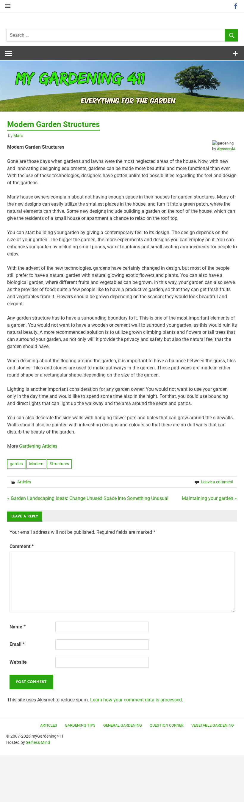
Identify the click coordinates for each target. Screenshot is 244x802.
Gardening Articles (38, 446)
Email (17, 644)
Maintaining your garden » (209, 498)
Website (18, 662)
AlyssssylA (226, 149)
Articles (24, 481)
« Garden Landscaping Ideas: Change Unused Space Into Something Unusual (87, 498)
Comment (22, 546)
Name (18, 627)
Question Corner (167, 725)
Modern (36, 463)
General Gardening (122, 725)
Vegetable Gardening (212, 725)
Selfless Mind (38, 742)
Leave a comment (217, 481)
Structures (59, 463)
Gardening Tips (80, 725)
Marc (18, 135)
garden (16, 463)
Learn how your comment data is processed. (136, 700)
